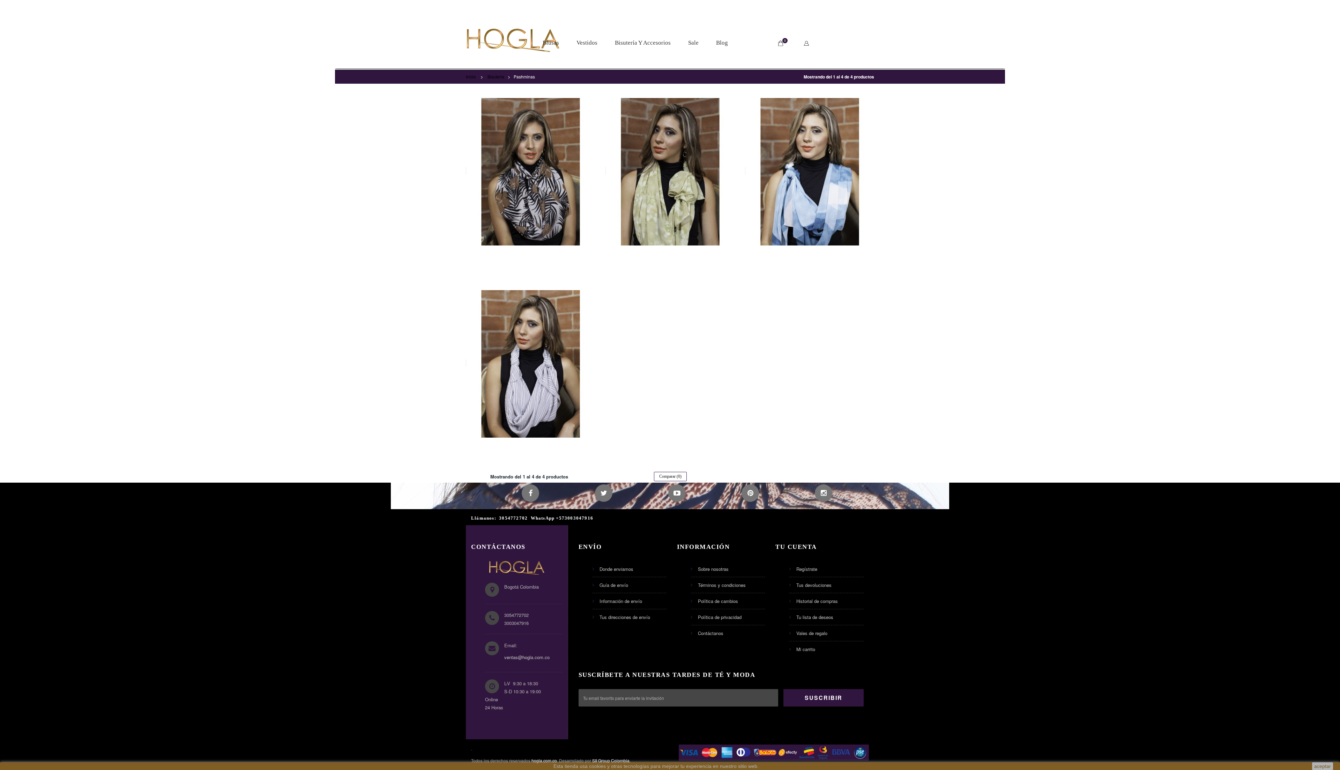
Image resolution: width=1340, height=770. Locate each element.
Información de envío (621, 601)
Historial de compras (817, 601)
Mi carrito (805, 649)
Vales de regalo (811, 633)
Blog (722, 42)
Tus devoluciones (814, 585)
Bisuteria (495, 77)
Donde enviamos (616, 569)
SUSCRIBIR (823, 698)
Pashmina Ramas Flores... (530, 257)
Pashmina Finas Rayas (530, 449)
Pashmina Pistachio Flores (670, 257)
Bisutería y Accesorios (643, 42)
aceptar (1322, 766)
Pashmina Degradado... (809, 257)
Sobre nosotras (713, 569)
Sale (693, 42)
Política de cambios (718, 601)
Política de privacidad (720, 617)
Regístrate (806, 569)
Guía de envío (614, 585)
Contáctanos (710, 633)
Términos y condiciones (722, 585)
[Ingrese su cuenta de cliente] (808, 43)
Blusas (551, 42)
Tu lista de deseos (814, 617)
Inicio (471, 77)
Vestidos (586, 42)
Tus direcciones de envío (625, 617)
